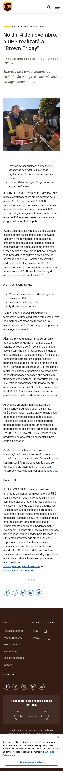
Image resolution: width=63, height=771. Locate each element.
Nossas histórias (13, 631)
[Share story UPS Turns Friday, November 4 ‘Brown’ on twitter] (14, 593)
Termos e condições (43, 730)
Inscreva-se (29, 716)
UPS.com (39, 631)
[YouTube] (41, 688)
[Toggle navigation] (57, 6)
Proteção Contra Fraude (19, 730)
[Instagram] (24, 688)
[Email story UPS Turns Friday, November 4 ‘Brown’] (31, 593)
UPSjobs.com (44, 466)
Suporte (8, 664)
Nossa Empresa (12, 637)
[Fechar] (58, 737)
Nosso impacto (12, 644)
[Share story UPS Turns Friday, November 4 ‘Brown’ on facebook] (6, 593)
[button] (50, 7)
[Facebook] (6, 688)
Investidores (10, 651)
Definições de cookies (31, 762)
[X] (15, 688)
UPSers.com (41, 638)
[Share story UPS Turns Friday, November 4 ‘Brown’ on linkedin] (22, 593)
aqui (14, 450)
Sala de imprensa (13, 657)
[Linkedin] (33, 688)
